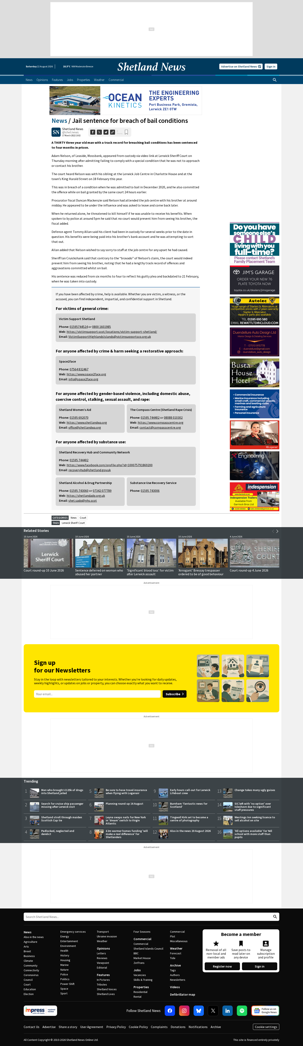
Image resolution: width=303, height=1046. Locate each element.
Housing (65, 960)
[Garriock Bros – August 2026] (254, 496)
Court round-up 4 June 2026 (249, 570)
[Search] (274, 80)
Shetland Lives (106, 994)
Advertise (49, 1027)
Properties (141, 987)
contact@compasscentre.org (160, 427)
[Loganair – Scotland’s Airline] (254, 434)
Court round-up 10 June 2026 (44, 570)
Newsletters (177, 980)
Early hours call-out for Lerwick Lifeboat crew (190, 791)
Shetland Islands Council (148, 948)
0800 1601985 (101, 327)
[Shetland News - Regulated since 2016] (40, 1011)
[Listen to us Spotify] (242, 1011)
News (59, 120)
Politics (64, 979)
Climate (28, 961)
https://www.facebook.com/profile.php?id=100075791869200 (110, 465)
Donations (178, 1027)
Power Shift (67, 984)
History (64, 955)
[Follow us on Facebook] (170, 1011)
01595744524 (79, 327)
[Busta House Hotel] (254, 372)
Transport (103, 931)
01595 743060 (79, 491)
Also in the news (34, 937)
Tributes (102, 984)
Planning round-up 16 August (124, 803)
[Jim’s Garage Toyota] (254, 280)
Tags (173, 970)
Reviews (102, 958)
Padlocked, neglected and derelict (57, 832)
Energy (64, 936)
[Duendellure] (254, 341)
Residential (140, 992)
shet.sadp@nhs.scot (82, 500)
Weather (102, 941)
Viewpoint (103, 963)
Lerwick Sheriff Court (73, 523)
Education (30, 989)
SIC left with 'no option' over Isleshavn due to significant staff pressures (253, 807)
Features (103, 975)
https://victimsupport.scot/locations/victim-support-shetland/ (112, 332)
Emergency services (73, 931)
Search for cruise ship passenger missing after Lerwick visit (62, 805)
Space (64, 988)
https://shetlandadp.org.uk (86, 495)
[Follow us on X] (213, 1011)
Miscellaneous (179, 941)
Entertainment (69, 941)
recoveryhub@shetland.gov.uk (89, 470)
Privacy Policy (116, 1027)
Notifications (198, 1027)
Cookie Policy (138, 1027)
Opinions (103, 948)
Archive (175, 965)
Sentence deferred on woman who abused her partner (99, 572)
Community (31, 965)
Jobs (137, 970)
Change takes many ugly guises (255, 790)
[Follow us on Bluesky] (199, 1011)
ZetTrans (139, 963)
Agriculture (30, 942)
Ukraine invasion (107, 936)
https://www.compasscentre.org (160, 422)
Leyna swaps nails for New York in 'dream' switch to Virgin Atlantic (126, 820)
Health (64, 950)
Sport (63, 993)
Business (29, 956)
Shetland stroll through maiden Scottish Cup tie (61, 818)
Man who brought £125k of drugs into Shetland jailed (62, 791)
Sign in (271, 66)
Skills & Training (143, 980)
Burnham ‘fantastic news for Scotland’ (188, 805)
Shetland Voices (107, 989)
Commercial (142, 939)
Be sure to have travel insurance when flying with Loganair (126, 791)
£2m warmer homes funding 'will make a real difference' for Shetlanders (127, 834)
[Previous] (273, 531)
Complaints (159, 1027)
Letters (101, 953)
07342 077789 (102, 491)
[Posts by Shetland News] (56, 132)
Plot (172, 936)
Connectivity (31, 970)
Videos (175, 987)
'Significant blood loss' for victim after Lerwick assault (150, 572)
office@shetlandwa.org (84, 427)
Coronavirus (31, 975)
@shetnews (70, 132)
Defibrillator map (182, 994)
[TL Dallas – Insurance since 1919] (254, 403)
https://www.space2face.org (86, 374)
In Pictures (103, 980)
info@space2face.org (83, 379)
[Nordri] (254, 465)
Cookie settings (266, 1027)
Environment (68, 946)
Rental (137, 997)
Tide (172, 958)
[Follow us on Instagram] (184, 1011)
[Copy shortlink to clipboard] (112, 132)
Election (29, 994)
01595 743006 (150, 491)
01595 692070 (79, 417)
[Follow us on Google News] (265, 1011)
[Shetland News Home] (151, 73)
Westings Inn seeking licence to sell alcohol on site (255, 818)
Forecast (175, 953)
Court (83, 517)
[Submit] (274, 917)
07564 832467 (79, 369)
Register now (222, 966)
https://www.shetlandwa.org (87, 422)
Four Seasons (142, 931)
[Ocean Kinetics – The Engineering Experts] (125, 100)
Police (64, 974)
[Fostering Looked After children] (254, 224)
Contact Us (31, 1027)
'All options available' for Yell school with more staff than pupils (253, 834)
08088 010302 (173, 417)
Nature (64, 969)
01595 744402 (150, 417)
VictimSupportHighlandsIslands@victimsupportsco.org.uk (109, 336)
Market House (142, 958)
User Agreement (91, 1027)
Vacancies (140, 975)
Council (28, 980)
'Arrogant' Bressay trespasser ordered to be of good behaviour (200, 572)
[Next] (277, 531)
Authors (175, 975)
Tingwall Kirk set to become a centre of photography (189, 818)
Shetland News (72, 129)
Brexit (27, 951)
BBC (136, 953)
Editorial (102, 967)
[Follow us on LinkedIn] (227, 1011)
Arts (26, 946)
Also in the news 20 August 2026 (190, 831)
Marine (64, 965)
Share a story (68, 1027)
